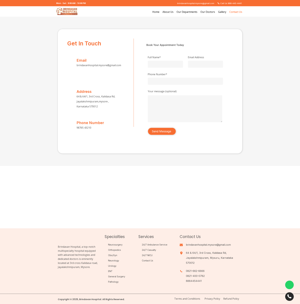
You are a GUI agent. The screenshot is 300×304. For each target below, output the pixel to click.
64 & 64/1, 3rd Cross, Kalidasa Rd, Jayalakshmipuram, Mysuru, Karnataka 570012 (209, 257)
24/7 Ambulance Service (154, 244)
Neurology (113, 260)
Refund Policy (231, 298)
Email (82, 60)
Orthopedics (114, 250)
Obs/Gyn (112, 255)
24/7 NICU (147, 255)
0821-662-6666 (195, 270)
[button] (61, 276)
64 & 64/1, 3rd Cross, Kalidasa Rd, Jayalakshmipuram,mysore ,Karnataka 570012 (96, 101)
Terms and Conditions (187, 298)
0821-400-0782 (195, 275)
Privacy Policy (212, 298)
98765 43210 (84, 127)
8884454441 (194, 280)
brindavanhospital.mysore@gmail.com (99, 65)
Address (84, 91)
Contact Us (147, 260)
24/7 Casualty (149, 250)
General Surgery (116, 276)
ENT (110, 271)
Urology (112, 266)
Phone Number (90, 122)
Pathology (113, 281)
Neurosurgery (115, 244)
